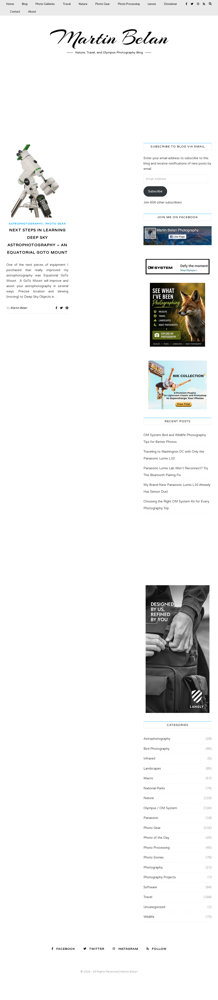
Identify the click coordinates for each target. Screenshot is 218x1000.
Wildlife (148, 917)
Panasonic (150, 818)
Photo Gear (102, 4)
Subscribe (155, 191)
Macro (148, 778)
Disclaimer (170, 4)
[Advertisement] (109, 102)
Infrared (149, 758)
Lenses (152, 4)
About (32, 11)
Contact (15, 11)
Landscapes (152, 768)
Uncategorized (154, 907)
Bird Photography (156, 749)
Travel (67, 4)
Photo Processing (129, 4)
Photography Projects (159, 877)
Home (10, 4)
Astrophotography (26, 223)
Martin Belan (109, 38)
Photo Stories (153, 857)
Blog (24, 4)
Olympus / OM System (160, 808)
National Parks (154, 788)
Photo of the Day (156, 838)
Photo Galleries (45, 4)
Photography (153, 867)
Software (150, 887)
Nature (83, 4)
